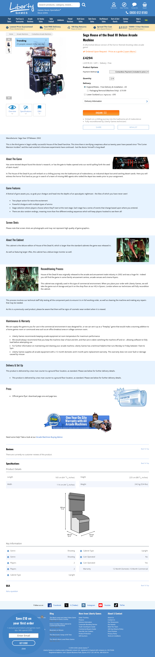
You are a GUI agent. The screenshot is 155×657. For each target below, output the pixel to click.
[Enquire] (101, 112)
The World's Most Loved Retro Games (62, 639)
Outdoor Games (125, 20)
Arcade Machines (30, 20)
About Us (111, 618)
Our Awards (111, 624)
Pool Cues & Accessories (20, 20)
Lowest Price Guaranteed (21, 26)
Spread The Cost (104, 26)
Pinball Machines (70, 20)
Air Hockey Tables (40, 20)
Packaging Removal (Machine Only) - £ (108, 90)
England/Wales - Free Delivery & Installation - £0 (107, 87)
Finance (81, 620)
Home (11, 34)
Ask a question (12, 591)
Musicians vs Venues (56, 630)
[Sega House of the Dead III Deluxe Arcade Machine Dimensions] (9, 53)
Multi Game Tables (80, 20)
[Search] (84, 5)
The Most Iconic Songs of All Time (61, 635)
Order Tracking (84, 618)
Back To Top (145, 449)
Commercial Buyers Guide (87, 629)
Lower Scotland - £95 (101, 94)
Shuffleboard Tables (103, 20)
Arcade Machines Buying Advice (49, 437)
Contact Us (111, 620)
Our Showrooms (113, 622)
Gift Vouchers (83, 636)
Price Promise (112, 631)
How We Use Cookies (86, 631)
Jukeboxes (60, 20)
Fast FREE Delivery (52, 26)
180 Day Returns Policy (115, 629)
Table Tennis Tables (92, 20)
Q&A (39, 111)
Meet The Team (113, 627)
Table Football (51, 20)
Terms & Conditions (114, 636)
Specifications (25, 111)
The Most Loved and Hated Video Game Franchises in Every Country (63, 618)
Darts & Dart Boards (115, 20)
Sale (146, 20)
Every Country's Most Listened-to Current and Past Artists (60, 624)
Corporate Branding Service (88, 624)
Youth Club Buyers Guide (87, 627)
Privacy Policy (112, 634)
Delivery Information (85, 622)
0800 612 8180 (138, 12)
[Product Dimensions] (77, 537)
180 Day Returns (78, 26)
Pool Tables (9, 20)
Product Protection (85, 634)
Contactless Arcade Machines (41, 34)
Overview (12, 111)
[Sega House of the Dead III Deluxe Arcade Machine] (9, 46)
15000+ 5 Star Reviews (139, 26)
